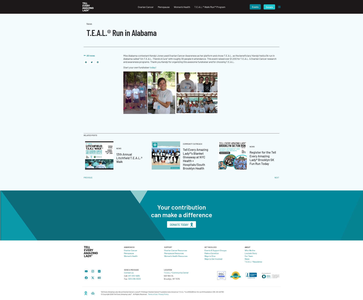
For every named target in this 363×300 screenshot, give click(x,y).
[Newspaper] (99, 277)
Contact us (129, 272)
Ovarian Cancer (130, 250)
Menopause (129, 253)
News (247, 259)
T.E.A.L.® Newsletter (253, 261)
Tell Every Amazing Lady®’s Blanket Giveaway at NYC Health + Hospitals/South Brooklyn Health (195, 158)
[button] (255, 6)
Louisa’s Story (251, 253)
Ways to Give (209, 256)
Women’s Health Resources (175, 256)
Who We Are (250, 250)
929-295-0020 (134, 279)
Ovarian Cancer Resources (175, 250)
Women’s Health (131, 256)
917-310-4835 (134, 275)
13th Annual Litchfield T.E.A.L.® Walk (129, 158)
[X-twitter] (92, 277)
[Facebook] (86, 277)
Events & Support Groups (215, 250)
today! (153, 67)
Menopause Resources (174, 253)
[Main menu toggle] (279, 7)
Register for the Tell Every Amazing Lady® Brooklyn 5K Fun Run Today (263, 157)
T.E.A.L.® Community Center (176, 272)
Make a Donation (211, 253)
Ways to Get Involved (213, 259)
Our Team (249, 256)
